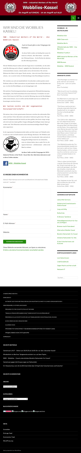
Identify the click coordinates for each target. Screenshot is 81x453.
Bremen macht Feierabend (65, 226)
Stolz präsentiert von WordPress (12, 450)
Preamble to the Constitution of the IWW (19, 309)
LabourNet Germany (64, 200)
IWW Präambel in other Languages (15, 305)
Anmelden (6, 429)
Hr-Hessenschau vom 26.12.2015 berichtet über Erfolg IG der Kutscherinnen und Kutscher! (33, 366)
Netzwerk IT (61, 269)
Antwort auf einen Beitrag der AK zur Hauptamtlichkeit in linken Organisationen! (33, 301)
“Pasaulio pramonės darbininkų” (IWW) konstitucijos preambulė (27, 313)
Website (6, 232)
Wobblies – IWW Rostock (65, 66)
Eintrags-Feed (7, 433)
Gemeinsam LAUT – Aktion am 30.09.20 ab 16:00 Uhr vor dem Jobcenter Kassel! (29, 350)
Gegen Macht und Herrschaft (66, 265)
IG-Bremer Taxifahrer (64, 217)
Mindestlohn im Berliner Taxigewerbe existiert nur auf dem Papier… (25, 354)
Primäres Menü (78, 17)
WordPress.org (8, 441)
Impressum (6, 336)
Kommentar (8, 187)
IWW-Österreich (62, 39)
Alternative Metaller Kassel (66, 230)
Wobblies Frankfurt (63, 53)
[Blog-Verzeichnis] (7, 411)
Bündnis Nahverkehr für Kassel (67, 234)
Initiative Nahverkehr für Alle (66, 238)
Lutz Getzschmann (63, 258)
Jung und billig (62, 209)
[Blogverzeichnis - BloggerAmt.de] (27, 411)
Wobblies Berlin (62, 43)
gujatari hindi (10, 325)
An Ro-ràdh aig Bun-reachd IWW (16, 321)
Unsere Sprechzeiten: (10, 293)
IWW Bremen (61, 62)
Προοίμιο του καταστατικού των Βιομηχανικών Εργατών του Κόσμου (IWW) (30, 329)
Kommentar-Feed (9, 437)
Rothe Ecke (60, 213)
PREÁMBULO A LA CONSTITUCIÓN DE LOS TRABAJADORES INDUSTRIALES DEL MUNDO (31, 317)
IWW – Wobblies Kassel (17, 163)
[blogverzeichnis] (39, 411)
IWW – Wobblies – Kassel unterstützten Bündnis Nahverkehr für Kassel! (26, 358)
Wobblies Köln (62, 35)
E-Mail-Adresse (9, 223)
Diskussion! (7, 297)
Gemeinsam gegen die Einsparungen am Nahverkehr (20, 362)
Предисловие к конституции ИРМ (17, 332)
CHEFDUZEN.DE (63, 262)
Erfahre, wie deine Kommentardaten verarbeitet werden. (23, 250)
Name (5, 214)
